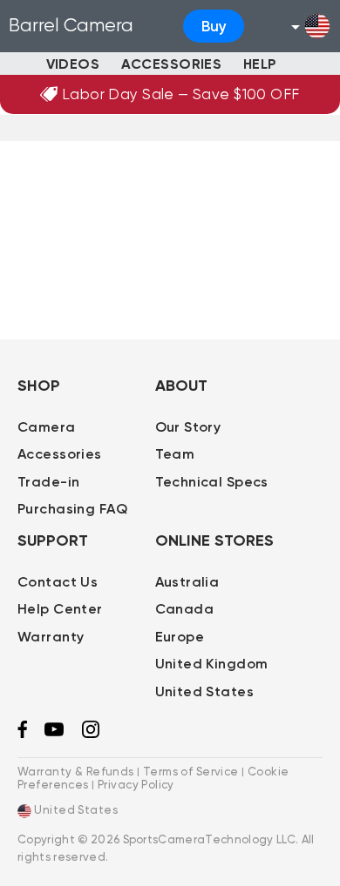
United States (205, 691)
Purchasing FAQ (72, 508)
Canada (184, 609)
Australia (187, 582)
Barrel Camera (71, 25)
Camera (46, 427)
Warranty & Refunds (75, 771)
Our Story (188, 427)
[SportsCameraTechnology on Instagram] (90, 734)
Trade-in (48, 481)
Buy (214, 26)
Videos (73, 64)
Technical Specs (212, 481)
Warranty (50, 636)
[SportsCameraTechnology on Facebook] (22, 734)
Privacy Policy (136, 784)
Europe (180, 636)
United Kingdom (212, 663)
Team (175, 454)
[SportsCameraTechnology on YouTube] (54, 732)
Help (260, 64)
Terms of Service (191, 771)
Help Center (60, 609)
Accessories (171, 64)
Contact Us (57, 582)
